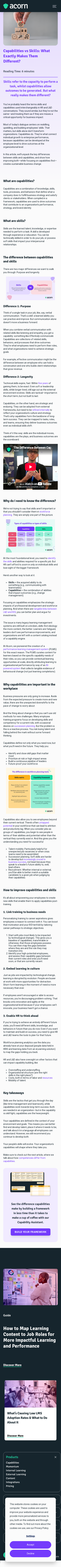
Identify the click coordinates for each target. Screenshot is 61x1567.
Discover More (12, 1365)
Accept (30, 1544)
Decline (30, 1553)
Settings (30, 1536)
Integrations (13, 1482)
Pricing (10, 1486)
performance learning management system (25, 649)
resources (47, 1078)
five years (43, 383)
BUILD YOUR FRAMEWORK (31, 1232)
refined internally (40, 410)
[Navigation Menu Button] (54, 6)
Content (10, 1478)
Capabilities (12, 1462)
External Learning (16, 1474)
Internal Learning (16, 1470)
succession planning (24, 726)
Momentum (12, 1466)
